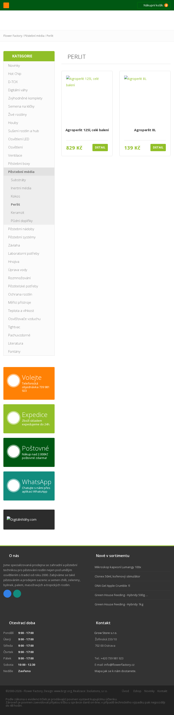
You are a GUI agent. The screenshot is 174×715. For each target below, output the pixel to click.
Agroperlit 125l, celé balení (87, 130)
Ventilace (15, 155)
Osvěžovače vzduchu (24, 318)
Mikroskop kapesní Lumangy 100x (118, 567)
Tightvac (14, 327)
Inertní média (21, 188)
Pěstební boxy (19, 163)
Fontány (14, 351)
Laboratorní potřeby (23, 253)
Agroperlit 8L (145, 130)
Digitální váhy (18, 90)
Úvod (125, 691)
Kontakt (162, 691)
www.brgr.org (63, 691)
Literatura (15, 343)
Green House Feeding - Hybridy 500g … (121, 595)
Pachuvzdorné (19, 335)
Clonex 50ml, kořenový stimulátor (117, 576)
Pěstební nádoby (21, 229)
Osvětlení (15, 147)
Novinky (14, 65)
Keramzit (17, 212)
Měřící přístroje (19, 302)
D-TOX (13, 81)
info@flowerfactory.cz (119, 665)
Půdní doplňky (22, 220)
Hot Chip (14, 73)
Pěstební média (34, 36)
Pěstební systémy (22, 237)
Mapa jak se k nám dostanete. (115, 671)
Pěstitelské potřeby (23, 286)
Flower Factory (12, 36)
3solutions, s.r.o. (97, 691)
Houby (13, 122)
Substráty (18, 180)
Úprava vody (17, 269)
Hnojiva (13, 261)
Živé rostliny (17, 114)
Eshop (137, 691)
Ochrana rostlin (20, 294)
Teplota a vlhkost (21, 310)
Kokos (15, 196)
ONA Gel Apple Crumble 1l (112, 586)
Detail (100, 147)
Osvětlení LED (18, 139)
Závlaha (14, 245)
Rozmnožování (19, 278)
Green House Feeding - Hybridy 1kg (119, 604)
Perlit (50, 36)
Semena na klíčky (21, 106)
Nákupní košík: (155, 5)
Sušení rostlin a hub (23, 130)
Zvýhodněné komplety (25, 98)
